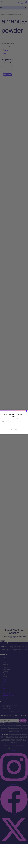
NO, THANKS (14, 429)
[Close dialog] (26, 411)
